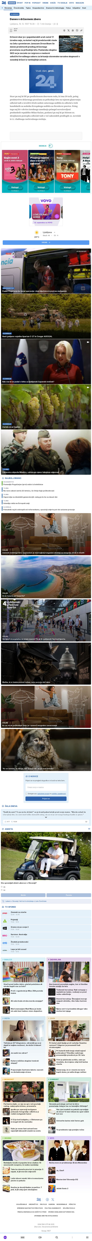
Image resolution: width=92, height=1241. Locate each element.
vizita (7, 1018)
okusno (7, 1138)
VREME (44, 242)
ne (4, 890)
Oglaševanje (21, 1204)
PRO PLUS (43, 1204)
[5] (67, 171)
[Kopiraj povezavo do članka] (81, 30)
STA (15, 30)
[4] (41, 171)
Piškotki (72, 1204)
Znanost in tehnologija (55, 8)
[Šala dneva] (85, 822)
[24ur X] (52, 1199)
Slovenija (8, 8)
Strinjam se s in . (47, 794)
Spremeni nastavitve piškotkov (30, 1208)
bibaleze (8, 960)
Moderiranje (62, 1204)
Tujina (28, 8)
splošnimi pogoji (43, 794)
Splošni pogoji (69, 1208)
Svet (84, 8)
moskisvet (9, 1079)
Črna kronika (19, 8)
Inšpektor (76, 8)
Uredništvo (33, 1204)
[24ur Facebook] (47, 1199)
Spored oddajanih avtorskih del (61, 1212)
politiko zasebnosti (59, 794)
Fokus (68, 8)
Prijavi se (46, 799)
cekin (52, 1018)
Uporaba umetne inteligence (46, 1216)
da (4, 887)
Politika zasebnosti (53, 1208)
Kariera (52, 1204)
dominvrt (54, 1079)
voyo (52, 1138)
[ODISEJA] (45, 146)
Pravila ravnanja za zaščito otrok (32, 1212)
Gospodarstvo (38, 8)
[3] (15, 171)
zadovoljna (55, 960)
